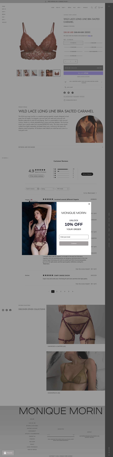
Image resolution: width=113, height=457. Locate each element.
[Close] (89, 204)
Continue (74, 243)
